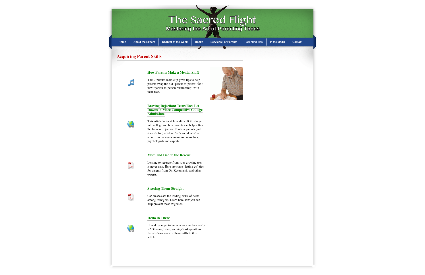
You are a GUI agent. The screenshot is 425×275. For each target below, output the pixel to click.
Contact (297, 42)
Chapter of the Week (175, 42)
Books (199, 42)
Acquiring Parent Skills (139, 56)
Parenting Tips (254, 42)
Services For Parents (224, 42)
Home (122, 42)
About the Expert (144, 42)
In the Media (277, 42)
